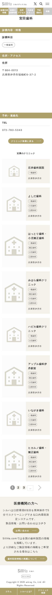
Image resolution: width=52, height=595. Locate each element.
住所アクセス (21, 11)
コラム (8, 591)
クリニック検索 (43, 591)
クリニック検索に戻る (22, 141)
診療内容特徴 (4, 11)
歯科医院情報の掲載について (22, 558)
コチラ (42, 523)
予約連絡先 (39, 11)
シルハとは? (26, 591)
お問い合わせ (22, 530)
